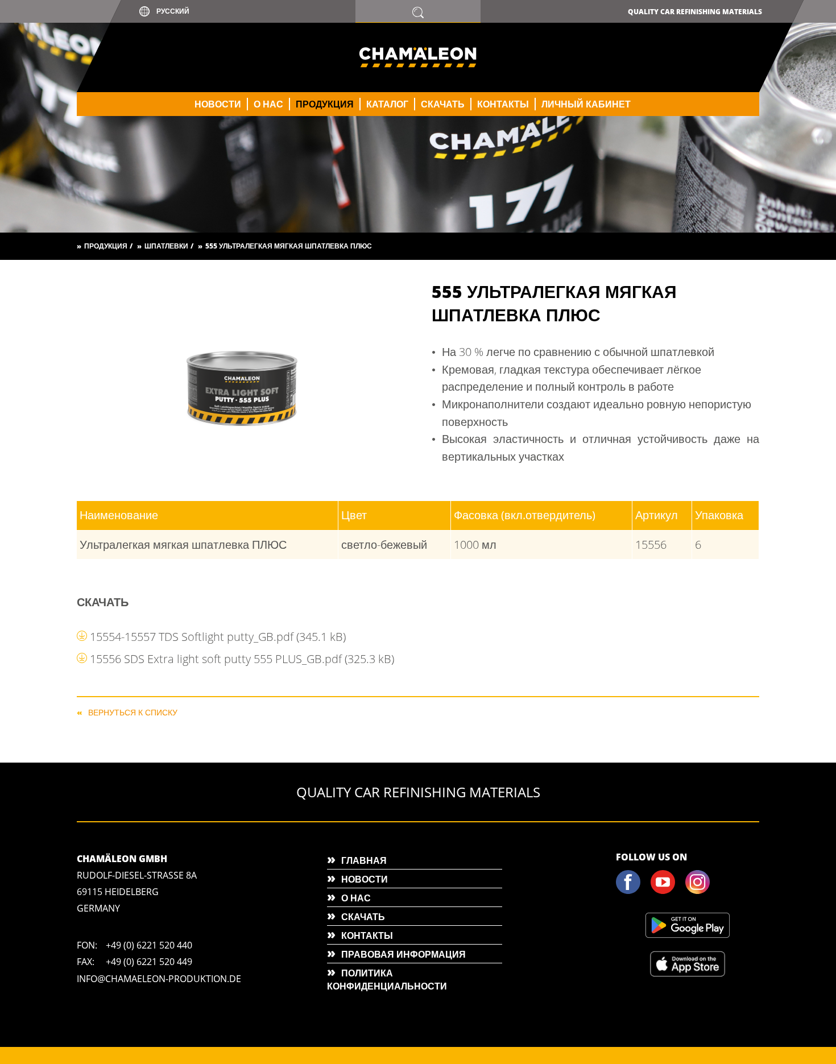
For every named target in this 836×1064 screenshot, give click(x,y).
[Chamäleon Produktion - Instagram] (701, 892)
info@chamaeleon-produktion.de (159, 978)
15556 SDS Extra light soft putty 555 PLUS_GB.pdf (242, 658)
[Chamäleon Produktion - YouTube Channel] (667, 892)
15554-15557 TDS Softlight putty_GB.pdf (218, 636)
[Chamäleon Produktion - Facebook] (632, 892)
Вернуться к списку (132, 712)
